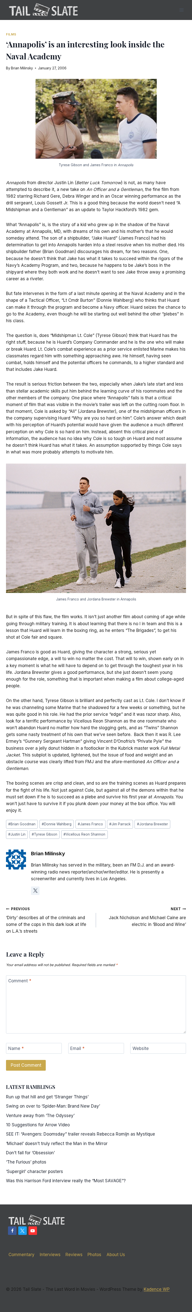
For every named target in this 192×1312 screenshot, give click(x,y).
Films (11, 34)
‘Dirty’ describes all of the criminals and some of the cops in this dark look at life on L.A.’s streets (46, 920)
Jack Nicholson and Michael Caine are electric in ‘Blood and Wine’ (147, 917)
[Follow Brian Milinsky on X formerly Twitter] (35, 890)
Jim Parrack (119, 824)
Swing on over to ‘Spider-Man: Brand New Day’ (53, 1106)
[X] (22, 1230)
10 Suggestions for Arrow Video (38, 1124)
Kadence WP (157, 1289)
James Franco (90, 824)
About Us (115, 1254)
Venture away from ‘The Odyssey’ (40, 1115)
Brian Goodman (22, 824)
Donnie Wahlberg (57, 824)
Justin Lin (17, 834)
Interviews (50, 1254)
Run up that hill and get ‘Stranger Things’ (47, 1096)
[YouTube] (32, 1230)
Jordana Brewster (152, 824)
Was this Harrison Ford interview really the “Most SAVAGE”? (66, 1180)
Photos (94, 1254)
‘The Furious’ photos (26, 1162)
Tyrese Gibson (44, 834)
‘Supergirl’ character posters (34, 1171)
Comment (19, 980)
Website (140, 1048)
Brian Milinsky (22, 68)
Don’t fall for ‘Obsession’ (30, 1152)
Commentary (21, 1254)
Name (16, 1048)
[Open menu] (181, 10)
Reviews (74, 1254)
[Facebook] (12, 1230)
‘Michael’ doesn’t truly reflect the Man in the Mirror (57, 1143)
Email (77, 1048)
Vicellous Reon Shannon (84, 834)
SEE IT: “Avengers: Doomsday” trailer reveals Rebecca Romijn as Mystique (80, 1134)
